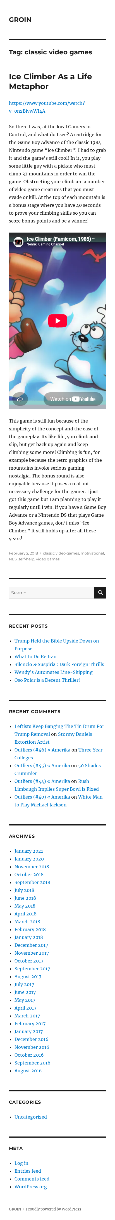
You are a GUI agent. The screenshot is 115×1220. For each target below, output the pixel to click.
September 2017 (32, 968)
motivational (92, 553)
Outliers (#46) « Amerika (42, 750)
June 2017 (25, 992)
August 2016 (28, 1070)
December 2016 (32, 1039)
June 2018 (25, 898)
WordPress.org (31, 1186)
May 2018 (25, 906)
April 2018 (26, 914)
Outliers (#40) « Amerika (42, 797)
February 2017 (30, 1023)
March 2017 (27, 1016)
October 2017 (29, 961)
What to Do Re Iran (36, 656)
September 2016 (33, 1063)
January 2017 (29, 1031)
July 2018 (24, 890)
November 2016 (32, 1047)
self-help (26, 559)
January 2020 (29, 859)
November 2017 (32, 953)
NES (13, 559)
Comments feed (32, 1179)
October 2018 (29, 874)
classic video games (61, 553)
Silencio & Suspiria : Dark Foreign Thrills (59, 664)
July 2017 (24, 984)
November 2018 (32, 866)
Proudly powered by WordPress (53, 1209)
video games (47, 559)
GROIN (20, 20)
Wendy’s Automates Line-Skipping (54, 672)
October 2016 (29, 1055)
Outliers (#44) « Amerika (42, 781)
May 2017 (25, 1000)
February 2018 (30, 929)
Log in (21, 1163)
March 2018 (27, 921)
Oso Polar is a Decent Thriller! (47, 680)
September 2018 (32, 882)
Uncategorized (31, 1117)
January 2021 (29, 851)
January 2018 (29, 937)
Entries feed (28, 1171)
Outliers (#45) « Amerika (42, 765)
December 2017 (31, 945)
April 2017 (25, 1008)
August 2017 (28, 976)
